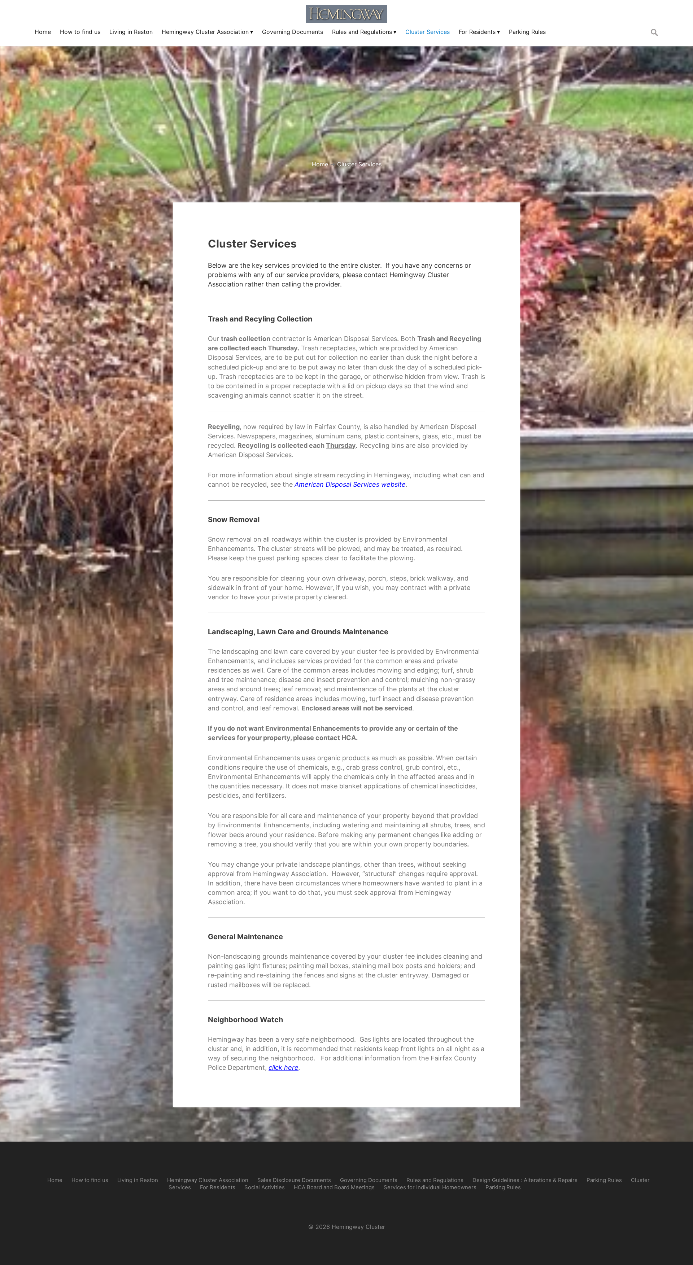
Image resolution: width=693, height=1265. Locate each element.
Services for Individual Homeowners (430, 1187)
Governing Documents (368, 1180)
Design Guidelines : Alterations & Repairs (525, 1180)
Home (54, 1180)
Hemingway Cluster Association (207, 1180)
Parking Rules (604, 1180)
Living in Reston (137, 1180)
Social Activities (264, 1187)
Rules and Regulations (434, 1180)
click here (283, 1067)
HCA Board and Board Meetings (334, 1187)
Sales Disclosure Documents (294, 1180)
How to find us (89, 1180)
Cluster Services (252, 243)
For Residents (217, 1187)
